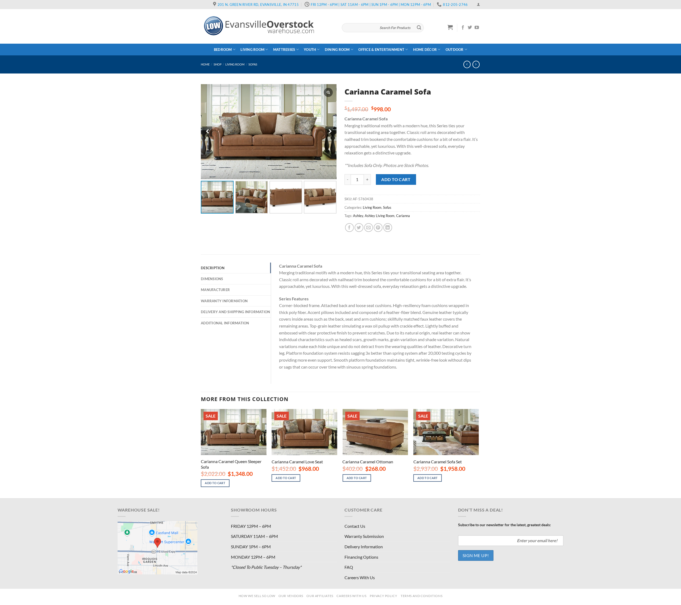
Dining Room (337, 49)
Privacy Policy (383, 596)
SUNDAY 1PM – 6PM (251, 546)
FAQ (348, 567)
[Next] (479, 453)
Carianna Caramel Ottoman (367, 461)
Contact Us (354, 526)
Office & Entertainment (381, 49)
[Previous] (201, 453)
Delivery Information (363, 546)
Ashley (358, 216)
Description (213, 268)
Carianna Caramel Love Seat (297, 461)
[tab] (236, 268)
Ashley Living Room (380, 216)
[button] (330, 131)
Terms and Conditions (421, 596)
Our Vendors (291, 596)
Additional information (225, 323)
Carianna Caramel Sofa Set (437, 461)
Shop (218, 64)
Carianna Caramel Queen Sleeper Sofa (231, 464)
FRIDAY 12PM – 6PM (251, 526)
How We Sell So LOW (257, 596)
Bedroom (223, 49)
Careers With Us (359, 577)
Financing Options (361, 556)
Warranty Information (224, 301)
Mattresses (284, 49)
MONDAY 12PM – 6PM (253, 556)
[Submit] (418, 27)
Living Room (252, 49)
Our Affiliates (319, 596)
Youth (310, 49)
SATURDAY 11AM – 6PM (254, 536)
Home (205, 64)
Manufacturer (215, 290)
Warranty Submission (364, 536)
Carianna (403, 216)
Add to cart (395, 179)
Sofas (252, 64)
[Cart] (450, 27)
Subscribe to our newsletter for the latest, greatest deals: (504, 524)
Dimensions (212, 279)
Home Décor (425, 49)
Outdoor (455, 49)
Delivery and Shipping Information (235, 312)
